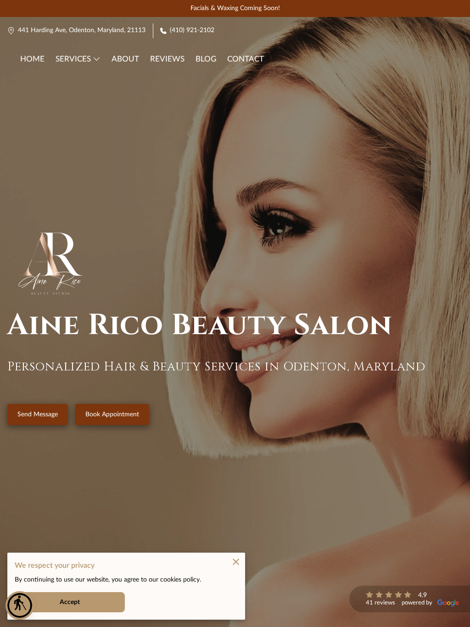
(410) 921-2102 (192, 30)
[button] (19, 605)
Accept (70, 602)
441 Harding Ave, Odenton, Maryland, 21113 (81, 30)
